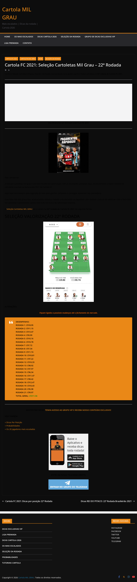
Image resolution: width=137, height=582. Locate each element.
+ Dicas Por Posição (13, 422)
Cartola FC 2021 (11, 59)
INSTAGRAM (116, 528)
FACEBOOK (116, 531)
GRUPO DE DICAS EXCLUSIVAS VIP (100, 36)
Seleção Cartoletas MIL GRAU (19, 209)
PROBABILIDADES (10, 557)
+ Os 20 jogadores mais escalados (20, 429)
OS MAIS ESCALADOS (23, 36)
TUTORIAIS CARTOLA (11, 563)
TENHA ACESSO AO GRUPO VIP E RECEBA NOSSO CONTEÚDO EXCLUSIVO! (78, 410)
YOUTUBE (115, 538)
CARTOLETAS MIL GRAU (28, 59)
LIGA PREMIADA (11, 43)
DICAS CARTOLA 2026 (47, 36)
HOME (7, 36)
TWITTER (115, 534)
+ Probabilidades (12, 425)
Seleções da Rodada (53, 59)
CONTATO (27, 43)
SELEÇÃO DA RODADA (70, 36)
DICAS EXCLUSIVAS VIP (12, 529)
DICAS (40, 59)
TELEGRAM (116, 541)
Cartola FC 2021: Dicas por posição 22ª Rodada (28, 501)
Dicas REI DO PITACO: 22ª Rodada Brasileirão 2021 (106, 501)
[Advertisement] (68, 102)
